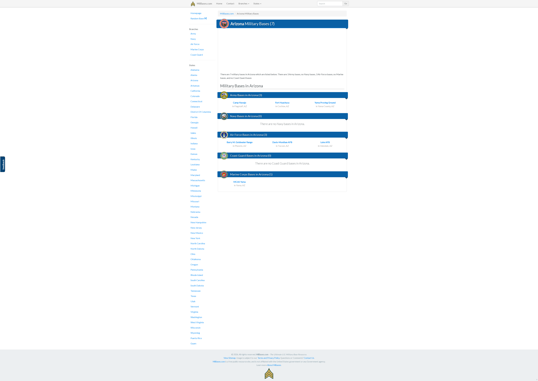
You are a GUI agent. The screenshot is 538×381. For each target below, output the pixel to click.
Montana (195, 206)
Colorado (195, 96)
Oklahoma (196, 259)
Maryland (195, 175)
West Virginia (197, 322)
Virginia (194, 311)
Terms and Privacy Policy (269, 358)
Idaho (193, 133)
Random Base (197, 18)
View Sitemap (230, 358)
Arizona (194, 80)
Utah (193, 301)
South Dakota (197, 285)
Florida (194, 117)
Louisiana (195, 164)
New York (195, 238)
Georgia (194, 122)
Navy (193, 39)
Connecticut (196, 101)
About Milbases (274, 365)
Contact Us (309, 358)
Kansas (194, 154)
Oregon (194, 264)
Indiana (194, 143)
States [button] (256, 3)
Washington (196, 317)
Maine (194, 169)
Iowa (193, 148)
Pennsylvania (197, 269)
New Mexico (197, 233)
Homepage (196, 13)
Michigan (195, 185)
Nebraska (195, 212)
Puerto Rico (196, 338)
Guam (193, 343)
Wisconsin (195, 327)
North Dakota (197, 248)
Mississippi (196, 196)
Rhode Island (197, 275)
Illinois (194, 138)
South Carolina (198, 280)
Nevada (194, 217)
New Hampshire (198, 222)
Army (193, 33)
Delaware (195, 106)
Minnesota (196, 190)
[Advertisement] (282, 50)
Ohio (193, 254)
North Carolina (198, 243)
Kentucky (195, 159)
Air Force (195, 44)
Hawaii (194, 127)
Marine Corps (197, 49)
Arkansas (195, 85)
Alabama (195, 69)
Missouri (195, 201)
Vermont (195, 306)
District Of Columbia (201, 111)
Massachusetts (198, 180)
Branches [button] (243, 3)
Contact (230, 3)
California (195, 90)
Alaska (194, 75)
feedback (3, 165)
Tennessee (195, 290)
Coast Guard (197, 54)
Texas (193, 296)
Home (219, 3)
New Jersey (196, 227)
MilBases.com (204, 3)
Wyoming (195, 332)
